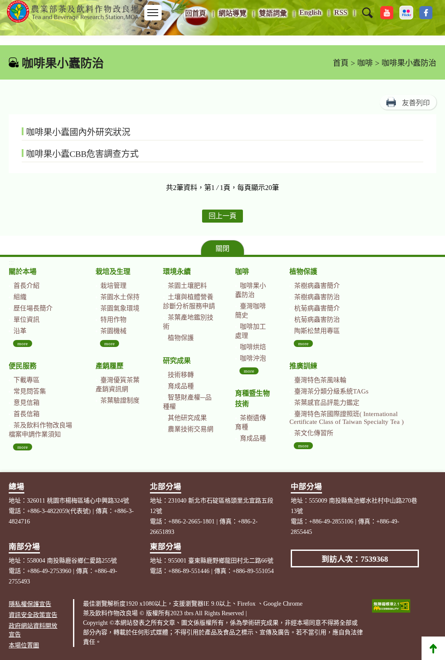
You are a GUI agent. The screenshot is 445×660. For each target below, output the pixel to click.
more (22, 343)
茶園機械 (113, 330)
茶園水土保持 (119, 296)
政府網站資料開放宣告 (33, 630)
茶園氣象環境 (119, 308)
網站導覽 (232, 13)
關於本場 (23, 271)
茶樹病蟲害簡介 (317, 285)
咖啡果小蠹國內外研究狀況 (78, 132)
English (310, 12)
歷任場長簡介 (33, 308)
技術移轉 (181, 374)
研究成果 (177, 360)
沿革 (20, 330)
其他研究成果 (187, 417)
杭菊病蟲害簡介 (317, 308)
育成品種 (181, 386)
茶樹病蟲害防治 (317, 296)
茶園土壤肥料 (187, 285)
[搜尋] (367, 18)
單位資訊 (26, 319)
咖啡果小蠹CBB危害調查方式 (82, 154)
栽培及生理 (113, 271)
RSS (340, 12)
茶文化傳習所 (313, 433)
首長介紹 (26, 285)
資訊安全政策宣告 (33, 615)
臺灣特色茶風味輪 (320, 380)
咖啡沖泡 (253, 358)
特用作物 (113, 319)
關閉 (222, 248)
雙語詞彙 (273, 13)
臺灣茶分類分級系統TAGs (331, 391)
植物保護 (181, 337)
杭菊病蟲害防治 (317, 319)
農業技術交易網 (190, 429)
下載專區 (26, 380)
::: (178, 9)
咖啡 (365, 63)
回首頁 (195, 13)
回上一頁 (222, 216)
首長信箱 (26, 413)
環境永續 (177, 271)
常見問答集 (29, 391)
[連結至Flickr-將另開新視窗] (406, 13)
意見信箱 (26, 402)
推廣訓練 (303, 366)
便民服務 (23, 366)
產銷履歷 (109, 366)
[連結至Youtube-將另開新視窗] (386, 12)
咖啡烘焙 (253, 346)
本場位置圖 (24, 645)
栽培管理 (113, 285)
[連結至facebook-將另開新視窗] (425, 12)
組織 (20, 296)
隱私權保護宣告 (30, 604)
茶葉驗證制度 (119, 400)
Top (433, 648)
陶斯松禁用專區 (317, 330)
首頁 (341, 63)
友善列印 (416, 103)
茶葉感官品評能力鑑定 (326, 402)
